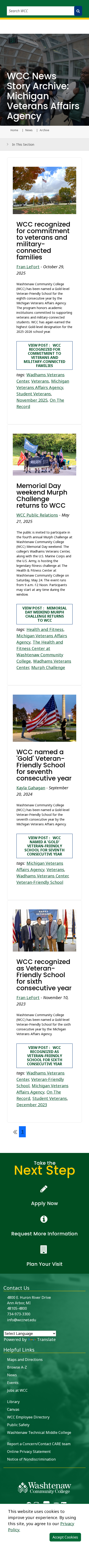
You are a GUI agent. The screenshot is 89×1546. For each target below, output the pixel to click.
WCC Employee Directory (28, 1417)
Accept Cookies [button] (65, 1537)
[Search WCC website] (78, 11)
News (29, 130)
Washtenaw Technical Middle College (39, 1432)
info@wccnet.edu (21, 1319)
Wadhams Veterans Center (42, 876)
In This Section (23, 144)
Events (12, 1382)
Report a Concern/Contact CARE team (39, 1443)
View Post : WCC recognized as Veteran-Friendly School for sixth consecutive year (44, 1055)
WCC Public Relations (37, 515)
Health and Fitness (44, 629)
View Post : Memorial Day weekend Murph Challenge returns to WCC (44, 614)
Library (13, 1401)
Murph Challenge (48, 667)
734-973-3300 (18, 1314)
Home (14, 130)
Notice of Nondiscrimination (31, 1459)
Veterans (40, 381)
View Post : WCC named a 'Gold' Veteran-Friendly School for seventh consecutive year (44, 846)
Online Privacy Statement (29, 1451)
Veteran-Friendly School (39, 882)
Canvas (13, 1409)
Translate (46, 1339)
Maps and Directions (25, 1359)
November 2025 (31, 400)
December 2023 (31, 1104)
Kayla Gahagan (30, 787)
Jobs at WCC (17, 1390)
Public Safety (18, 1424)
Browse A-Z (17, 1367)
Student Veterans (33, 393)
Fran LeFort (27, 266)
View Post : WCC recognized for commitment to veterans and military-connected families (44, 355)
